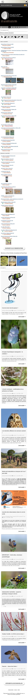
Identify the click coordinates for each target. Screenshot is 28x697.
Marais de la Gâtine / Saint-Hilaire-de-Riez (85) (9, 146)
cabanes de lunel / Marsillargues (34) (8, 214)
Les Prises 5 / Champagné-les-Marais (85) (9, 143)
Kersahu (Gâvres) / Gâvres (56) (7, 124)
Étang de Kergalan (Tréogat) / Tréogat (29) (8, 84)
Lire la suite (21, 316)
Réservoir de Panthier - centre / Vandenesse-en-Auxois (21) (12, 199)
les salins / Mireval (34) (5, 226)
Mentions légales (10, 689)
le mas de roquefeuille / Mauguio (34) (8, 103)
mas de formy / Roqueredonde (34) (7, 233)
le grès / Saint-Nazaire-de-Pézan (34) (8, 223)
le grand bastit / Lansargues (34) (7, 220)
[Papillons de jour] (22, 37)
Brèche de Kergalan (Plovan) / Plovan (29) (8, 75)
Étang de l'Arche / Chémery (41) (7, 112)
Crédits (19, 689)
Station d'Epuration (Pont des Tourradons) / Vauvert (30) (11, 100)
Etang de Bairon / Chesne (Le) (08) (7, 47)
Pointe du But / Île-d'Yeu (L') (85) (7, 149)
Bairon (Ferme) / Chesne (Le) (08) (7, 44)
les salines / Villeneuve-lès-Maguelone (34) (9, 230)
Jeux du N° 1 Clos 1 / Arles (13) (7, 168)
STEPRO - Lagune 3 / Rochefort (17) (7, 195)
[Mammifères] (5, 37)
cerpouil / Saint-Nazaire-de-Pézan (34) (8, 217)
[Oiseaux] (2, 37)
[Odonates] (18, 37)
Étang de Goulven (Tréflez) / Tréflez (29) (8, 202)
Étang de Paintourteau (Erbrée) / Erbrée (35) (9, 236)
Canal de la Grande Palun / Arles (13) (8, 162)
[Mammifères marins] (8, 37)
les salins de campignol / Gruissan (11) (8, 155)
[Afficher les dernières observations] (7, 32)
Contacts (15, 689)
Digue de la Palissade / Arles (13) (7, 165)
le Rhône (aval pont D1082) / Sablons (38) (8, 109)
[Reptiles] (12, 37)
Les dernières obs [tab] (4, 30)
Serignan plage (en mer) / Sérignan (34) (8, 106)
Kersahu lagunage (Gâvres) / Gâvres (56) (8, 115)
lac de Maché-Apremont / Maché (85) (8, 140)
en (26, 5)
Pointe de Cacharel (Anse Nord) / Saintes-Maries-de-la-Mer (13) (12, 54)
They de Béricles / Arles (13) (6, 183)
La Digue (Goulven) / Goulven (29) (7, 205)
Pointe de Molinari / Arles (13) (6, 174)
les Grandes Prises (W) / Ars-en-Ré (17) (8, 57)
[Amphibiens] (15, 37)
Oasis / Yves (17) (4, 66)
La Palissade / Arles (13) (5, 171)
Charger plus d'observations (14, 248)
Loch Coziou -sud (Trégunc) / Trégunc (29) (8, 87)
